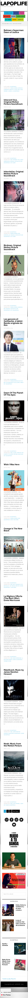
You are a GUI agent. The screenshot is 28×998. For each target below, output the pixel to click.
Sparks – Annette (5, 944)
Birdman (20, 307)
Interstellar (7, 235)
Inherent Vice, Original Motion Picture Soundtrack (13, 102)
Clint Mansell (16, 803)
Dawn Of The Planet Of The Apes (13, 394)
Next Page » (16, 811)
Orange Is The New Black (13, 529)
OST (11, 162)
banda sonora (14, 88)
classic (15, 452)
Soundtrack (13, 86)
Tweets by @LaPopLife (9, 979)
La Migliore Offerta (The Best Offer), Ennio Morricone (13, 598)
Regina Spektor (16, 585)
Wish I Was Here (11, 464)
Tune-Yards (13, 587)
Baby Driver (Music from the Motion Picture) (6, 962)
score (14, 162)
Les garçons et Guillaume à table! (14, 382)
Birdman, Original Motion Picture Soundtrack (12, 247)
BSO (19, 89)
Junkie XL (10, 91)
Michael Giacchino (18, 454)
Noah (22, 803)
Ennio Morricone (17, 658)
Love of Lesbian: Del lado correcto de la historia (20, 922)
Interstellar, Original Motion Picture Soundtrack (13, 173)
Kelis (14, 584)
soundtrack (16, 91)
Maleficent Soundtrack (14, 733)
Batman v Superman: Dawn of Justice (14, 31)
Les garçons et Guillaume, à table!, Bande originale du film (13, 322)
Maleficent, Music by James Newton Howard (14, 672)
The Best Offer (7, 661)
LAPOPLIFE (14, 4)
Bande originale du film (17, 380)
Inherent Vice (16, 159)
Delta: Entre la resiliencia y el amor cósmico (21, 907)
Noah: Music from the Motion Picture (13, 744)
